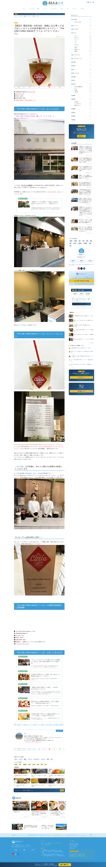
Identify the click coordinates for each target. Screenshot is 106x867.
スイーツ (43, 759)
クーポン (74, 8)
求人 (82, 80)
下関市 (58, 724)
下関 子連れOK (45, 724)
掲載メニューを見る (81, 393)
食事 (83, 51)
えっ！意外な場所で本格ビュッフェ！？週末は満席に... (82, 360)
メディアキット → (81, 377)
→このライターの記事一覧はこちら (32, 741)
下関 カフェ (21, 724)
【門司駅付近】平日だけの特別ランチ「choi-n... (81, 347)
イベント (45, 8)
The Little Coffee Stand (22, 643)
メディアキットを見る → (81, 303)
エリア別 (31, 8)
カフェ (37, 16)
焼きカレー (83, 49)
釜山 (82, 112)
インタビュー (83, 103)
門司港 (16, 764)
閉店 (82, 116)
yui (16, 724)
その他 (82, 8)
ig (78, 268)
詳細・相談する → (64, 864)
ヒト (83, 88)
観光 (38, 8)
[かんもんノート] (53, 5)
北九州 (33, 764)
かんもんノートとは (73, 843)
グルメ (24, 8)
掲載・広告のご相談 (73, 844)
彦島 (38, 764)
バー (83, 40)
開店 (82, 119)
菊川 (46, 764)
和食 (83, 47)
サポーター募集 (72, 846)
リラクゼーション (82, 58)
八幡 (90, 243)
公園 (83, 90)
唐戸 (20, 764)
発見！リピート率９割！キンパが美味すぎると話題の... (82, 352)
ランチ (83, 44)
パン (83, 42)
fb (84, 268)
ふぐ (83, 35)
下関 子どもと (37, 724)
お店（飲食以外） (83, 86)
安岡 (42, 764)
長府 (62, 724)
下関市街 (25, 764)
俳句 (82, 65)
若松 (70, 245)
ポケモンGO (83, 22)
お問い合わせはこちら (81, 379)
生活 (62, 8)
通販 (82, 108)
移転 (82, 95)
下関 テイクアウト (29, 724)
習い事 (83, 92)
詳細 (62, 790)
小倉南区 (85, 243)
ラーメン (83, 46)
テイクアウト (54, 8)
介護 (82, 62)
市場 (82, 76)
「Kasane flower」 (52, 191)
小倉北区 (79, 243)
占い (68, 8)
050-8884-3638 (19, 94)
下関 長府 (52, 724)
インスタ (28, 541)
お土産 (83, 101)
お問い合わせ (82, 306)
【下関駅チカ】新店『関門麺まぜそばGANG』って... (82, 356)
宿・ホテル (82, 73)
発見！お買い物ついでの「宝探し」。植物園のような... (82, 365)
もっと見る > (91, 342)
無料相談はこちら (81, 391)
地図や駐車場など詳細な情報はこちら (25, 100)
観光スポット (83, 105)
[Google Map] (31, 92)
